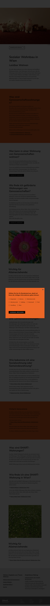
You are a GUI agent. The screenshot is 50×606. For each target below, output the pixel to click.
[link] (17, 312)
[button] (42, 289)
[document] (25, 303)
